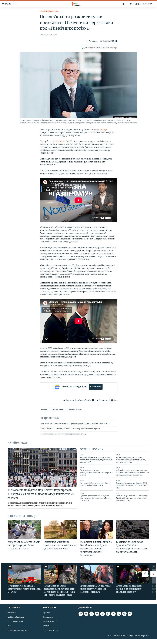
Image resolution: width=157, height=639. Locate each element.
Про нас (46, 613)
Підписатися (95, 387)
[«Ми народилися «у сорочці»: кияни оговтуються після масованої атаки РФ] (96, 574)
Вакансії (46, 626)
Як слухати (12, 613)
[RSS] (119, 614)
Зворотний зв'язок (50, 630)
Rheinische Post (62, 141)
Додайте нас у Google (144, 4)
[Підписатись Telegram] (113, 614)
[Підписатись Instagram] (102, 614)
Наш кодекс (48, 617)
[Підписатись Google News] (86, 614)
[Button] (92, 41)
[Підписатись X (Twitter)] (91, 614)
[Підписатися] (130, 614)
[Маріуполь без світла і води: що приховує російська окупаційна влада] (24, 529)
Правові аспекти (50, 621)
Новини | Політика (49, 11)
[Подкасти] (123, 4)
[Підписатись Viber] (108, 614)
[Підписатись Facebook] (80, 614)
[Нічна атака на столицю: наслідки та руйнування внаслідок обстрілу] (132, 574)
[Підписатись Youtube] (97, 614)
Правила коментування (17, 630)
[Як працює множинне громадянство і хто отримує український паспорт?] (60, 529)
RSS (9, 626)
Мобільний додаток (16, 617)
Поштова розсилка (15, 621)
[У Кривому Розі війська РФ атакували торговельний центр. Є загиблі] (24, 574)
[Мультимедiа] (130, 4)
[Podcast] (124, 614)
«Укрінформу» (100, 130)
